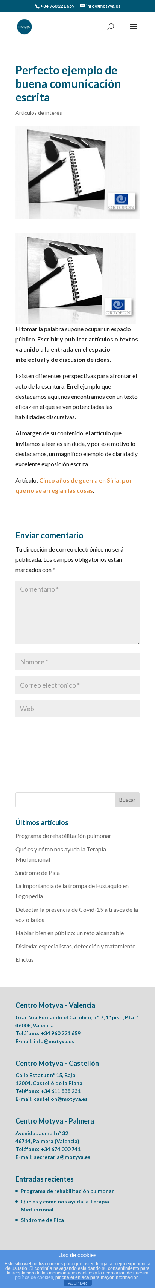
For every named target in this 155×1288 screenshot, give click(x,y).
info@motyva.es (54, 1041)
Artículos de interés (38, 112)
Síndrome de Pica (37, 872)
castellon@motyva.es (61, 1099)
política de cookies (34, 1277)
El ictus (24, 959)
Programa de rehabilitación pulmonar (63, 835)
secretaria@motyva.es (62, 1157)
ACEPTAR (77, 1283)
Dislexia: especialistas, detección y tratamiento (75, 946)
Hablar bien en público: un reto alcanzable (69, 932)
